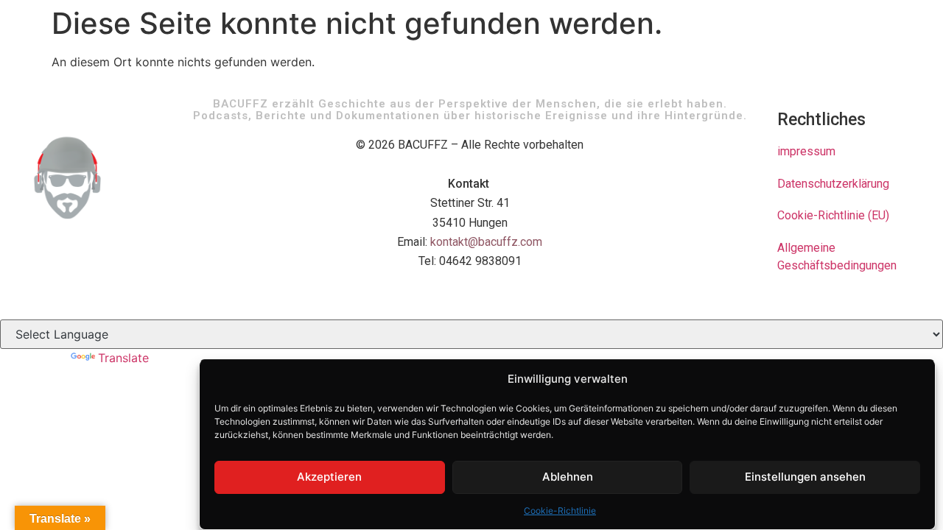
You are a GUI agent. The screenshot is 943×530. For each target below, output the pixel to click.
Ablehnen (567, 477)
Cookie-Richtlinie (560, 510)
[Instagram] (843, 300)
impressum (806, 151)
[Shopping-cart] (871, 300)
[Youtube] (789, 300)
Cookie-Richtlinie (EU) (833, 215)
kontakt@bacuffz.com (486, 242)
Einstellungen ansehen (805, 477)
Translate (123, 357)
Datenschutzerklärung (833, 184)
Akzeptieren (329, 477)
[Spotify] (816, 300)
